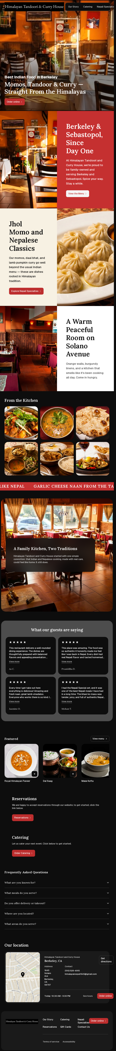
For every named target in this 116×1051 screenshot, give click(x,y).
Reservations (49, 1026)
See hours (88, 996)
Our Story (73, 6)
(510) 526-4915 (72, 970)
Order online (105, 995)
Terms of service (51, 1041)
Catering (87, 6)
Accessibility (69, 1041)
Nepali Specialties (83, 1021)
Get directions (106, 960)
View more (14, 661)
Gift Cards (65, 1026)
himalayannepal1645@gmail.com (81, 974)
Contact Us (84, 1026)
